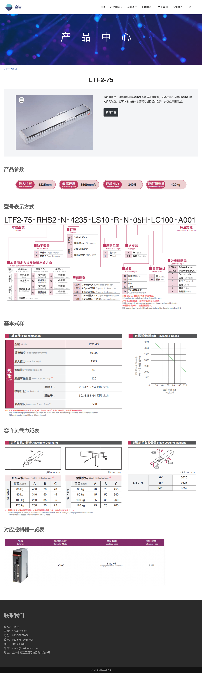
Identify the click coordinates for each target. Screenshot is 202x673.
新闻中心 (177, 7)
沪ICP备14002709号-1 (101, 670)
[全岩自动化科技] (13, 7)
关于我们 (163, 7)
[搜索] (190, 7)
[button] (121, 7)
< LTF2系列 (10, 69)
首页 (103, 7)
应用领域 (132, 7)
